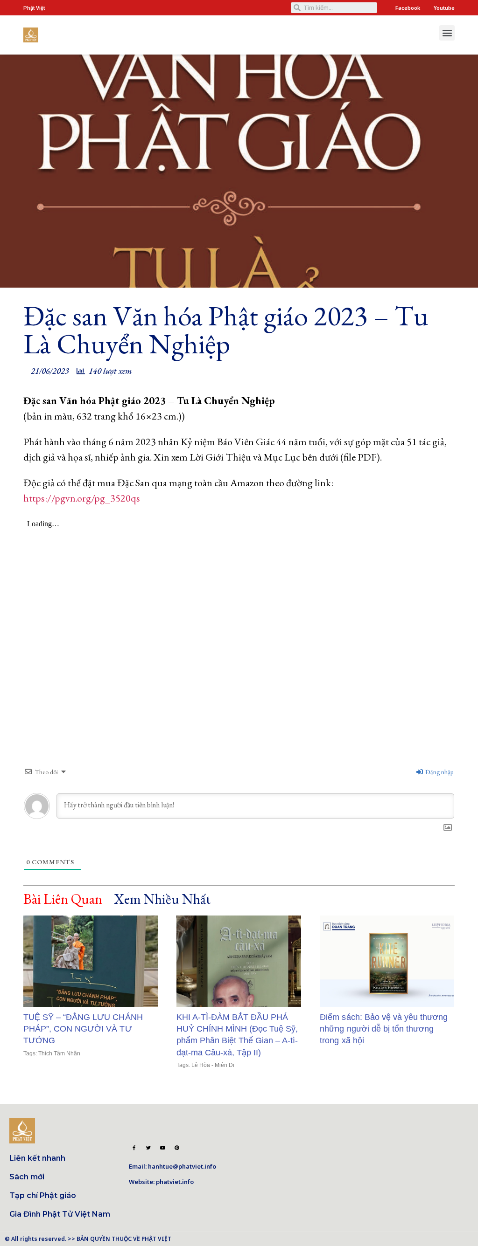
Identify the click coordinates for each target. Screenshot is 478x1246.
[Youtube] (162, 1148)
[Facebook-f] (134, 1148)
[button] (447, 33)
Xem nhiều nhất (162, 899)
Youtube (444, 7)
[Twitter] (148, 1148)
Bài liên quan (62, 899)
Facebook (407, 7)
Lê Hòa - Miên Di (212, 1065)
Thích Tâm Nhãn (59, 1053)
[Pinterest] (177, 1148)
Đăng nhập (438, 772)
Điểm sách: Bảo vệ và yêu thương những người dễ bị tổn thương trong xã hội (384, 1028)
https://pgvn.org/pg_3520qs (81, 498)
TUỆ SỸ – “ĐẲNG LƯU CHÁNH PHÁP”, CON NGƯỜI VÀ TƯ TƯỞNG (83, 1028)
